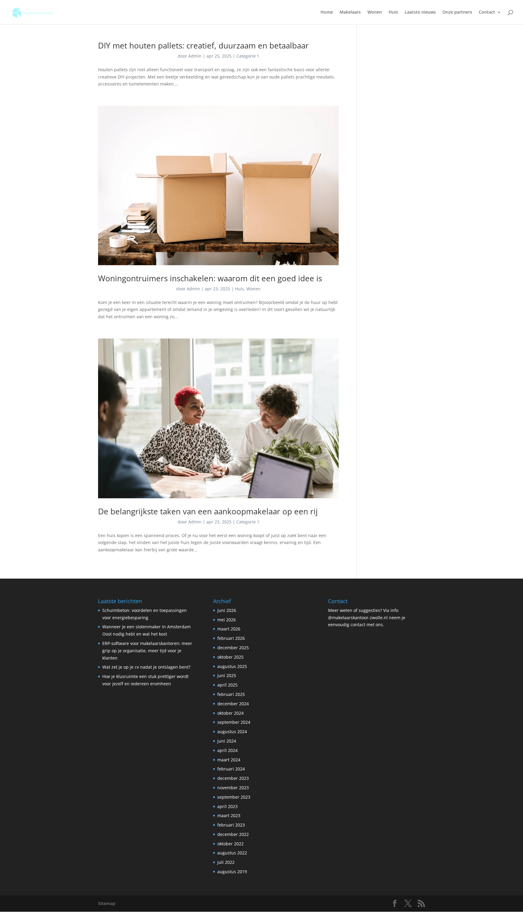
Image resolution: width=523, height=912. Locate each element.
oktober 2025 (230, 657)
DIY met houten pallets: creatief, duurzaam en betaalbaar (203, 45)
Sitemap (106, 903)
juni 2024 (226, 741)
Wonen (374, 12)
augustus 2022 (232, 853)
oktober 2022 (230, 844)
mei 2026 (226, 620)
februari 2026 (231, 638)
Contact (487, 12)
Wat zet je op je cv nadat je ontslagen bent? (146, 667)
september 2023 (233, 797)
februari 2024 (231, 769)
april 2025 (227, 685)
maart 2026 (228, 629)
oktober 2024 (230, 713)
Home (327, 12)
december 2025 (233, 647)
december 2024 (233, 704)
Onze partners (457, 12)
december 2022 (233, 834)
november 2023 (233, 787)
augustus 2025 (232, 666)
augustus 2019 (232, 871)
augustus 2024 (232, 731)
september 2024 (233, 722)
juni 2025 (226, 675)
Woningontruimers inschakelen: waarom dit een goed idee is (210, 278)
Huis (393, 12)
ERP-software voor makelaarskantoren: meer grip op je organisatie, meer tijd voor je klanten (147, 650)
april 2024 (227, 750)
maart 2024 (228, 760)
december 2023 (233, 778)
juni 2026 (226, 610)
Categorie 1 (247, 56)
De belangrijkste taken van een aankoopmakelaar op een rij (208, 511)
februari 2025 (231, 694)
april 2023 (227, 806)
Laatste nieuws (420, 12)
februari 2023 (231, 825)
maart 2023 (228, 815)
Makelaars (350, 12)
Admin (195, 56)
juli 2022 (226, 862)
